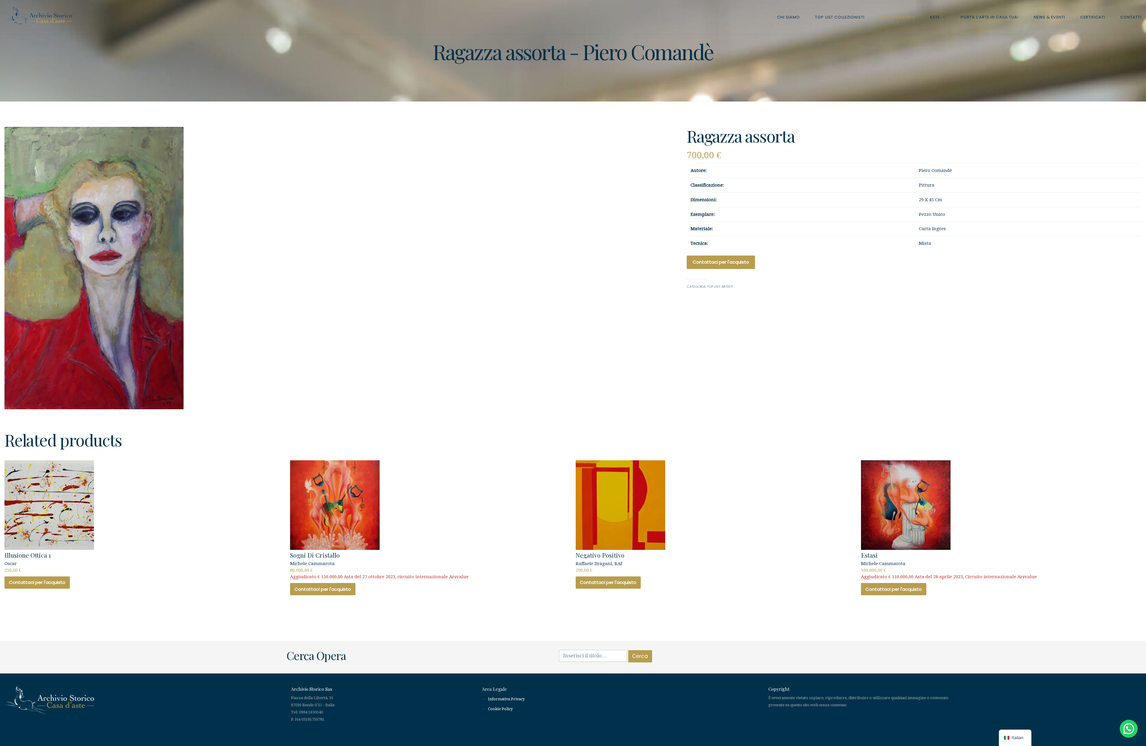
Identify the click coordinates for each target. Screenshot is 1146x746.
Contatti (1131, 17)
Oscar (27, 562)
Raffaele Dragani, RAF (600, 562)
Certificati (1092, 17)
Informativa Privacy (506, 699)
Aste (935, 17)
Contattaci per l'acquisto (721, 262)
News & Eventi (1049, 17)
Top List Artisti (897, 17)
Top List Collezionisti (839, 17)
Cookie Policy (500, 709)
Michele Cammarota (379, 565)
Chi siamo (788, 17)
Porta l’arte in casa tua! (990, 17)
